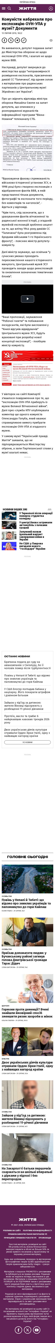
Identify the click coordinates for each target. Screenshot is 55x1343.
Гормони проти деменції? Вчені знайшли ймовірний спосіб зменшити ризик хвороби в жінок (27, 1012)
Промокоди (45, 1238)
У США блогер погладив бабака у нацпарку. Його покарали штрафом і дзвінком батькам (27, 692)
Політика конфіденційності (37, 1230)
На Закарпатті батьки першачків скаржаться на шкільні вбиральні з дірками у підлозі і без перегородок (27, 1173)
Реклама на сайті (12, 1230)
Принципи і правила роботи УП (20, 1238)
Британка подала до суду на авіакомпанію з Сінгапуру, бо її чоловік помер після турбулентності (27, 665)
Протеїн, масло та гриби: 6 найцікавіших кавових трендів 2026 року (26, 719)
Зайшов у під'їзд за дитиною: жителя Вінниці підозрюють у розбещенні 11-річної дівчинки (23, 706)
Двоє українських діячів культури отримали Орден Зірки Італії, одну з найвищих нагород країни (27, 733)
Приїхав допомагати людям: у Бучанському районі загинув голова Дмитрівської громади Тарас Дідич (24, 958)
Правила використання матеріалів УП (27, 1234)
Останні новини (17, 656)
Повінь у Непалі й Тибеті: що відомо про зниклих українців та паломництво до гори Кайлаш (27, 678)
